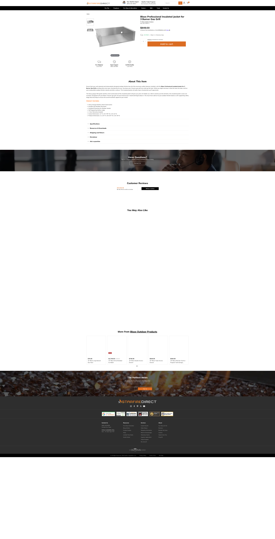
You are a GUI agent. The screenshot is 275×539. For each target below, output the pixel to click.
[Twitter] (141, 406)
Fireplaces (116, 8)
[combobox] (173, 3)
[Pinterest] (137, 406)
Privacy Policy (143, 455)
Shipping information (146, 430)
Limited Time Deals (128, 435)
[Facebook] (134, 406)
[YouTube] (144, 406)
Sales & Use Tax (162, 435)
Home (88, 13)
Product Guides (127, 430)
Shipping (149, 39)
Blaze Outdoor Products (148, 21)
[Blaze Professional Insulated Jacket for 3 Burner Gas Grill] (90, 22)
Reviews (160, 428)
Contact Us (166, 8)
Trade (158, 8)
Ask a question (95, 141)
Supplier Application (146, 437)
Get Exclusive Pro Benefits (148, 3)
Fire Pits (107, 8)
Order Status (144, 428)
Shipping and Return (97, 133)
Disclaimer (93, 137)
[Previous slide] (96, 35)
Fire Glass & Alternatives (130, 8)
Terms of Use (152, 455)
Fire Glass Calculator (128, 425)
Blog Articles (126, 428)
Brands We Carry (162, 430)
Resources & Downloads (98, 128)
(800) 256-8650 (106, 425)
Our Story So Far (162, 425)
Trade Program (145, 439)
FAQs (124, 432)
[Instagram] (131, 406)
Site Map (161, 455)
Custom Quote (144, 425)
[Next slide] (134, 35)
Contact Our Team (106, 427)
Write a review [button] (150, 188)
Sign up (145, 389)
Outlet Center (126, 437)
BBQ (151, 8)
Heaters (143, 8)
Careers (160, 432)
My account (144, 441)
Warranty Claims (145, 435)
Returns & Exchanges (146, 432)
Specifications (95, 124)
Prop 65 (160, 437)
